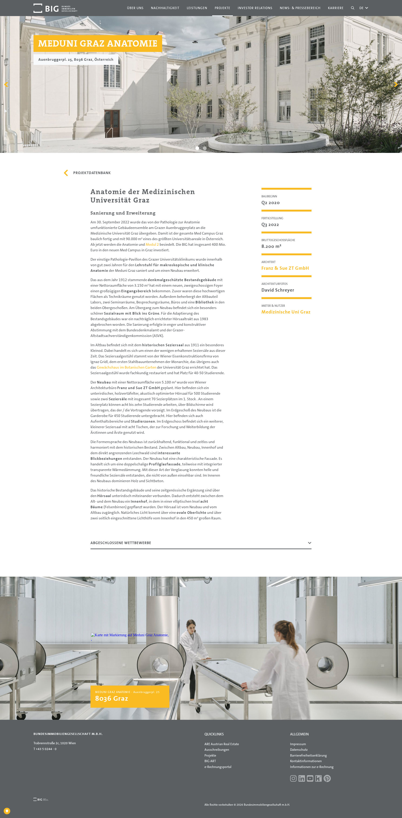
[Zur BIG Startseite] (55, 8)
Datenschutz (299, 749)
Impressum (298, 744)
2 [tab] (205, 148)
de (363, 8)
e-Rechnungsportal (217, 767)
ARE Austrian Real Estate (221, 744)
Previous (6, 84)
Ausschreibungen (216, 749)
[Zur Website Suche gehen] (352, 8)
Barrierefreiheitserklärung (308, 755)
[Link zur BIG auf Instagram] (293, 778)
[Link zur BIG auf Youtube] (310, 778)
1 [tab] (197, 148)
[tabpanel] (201, 84)
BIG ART (210, 761)
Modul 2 (152, 244)
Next (396, 84)
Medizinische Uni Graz (286, 312)
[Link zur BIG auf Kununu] (318, 778)
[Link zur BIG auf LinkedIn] (301, 778)
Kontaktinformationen (306, 761)
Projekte (210, 755)
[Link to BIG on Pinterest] (327, 778)
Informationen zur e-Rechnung (312, 767)
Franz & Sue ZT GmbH (285, 268)
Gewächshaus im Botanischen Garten (126, 367)
